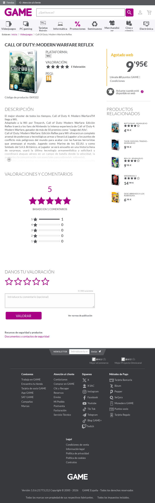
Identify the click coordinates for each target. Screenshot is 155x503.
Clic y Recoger (61, 388)
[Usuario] (140, 12)
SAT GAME (27, 397)
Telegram (92, 414)
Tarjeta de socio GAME (33, 388)
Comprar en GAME (64, 383)
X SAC (90, 385)
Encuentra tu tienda (32, 383)
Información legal (75, 449)
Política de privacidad (77, 453)
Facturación (60, 410)
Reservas (59, 392)
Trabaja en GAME (31, 379)
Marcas (25, 406)
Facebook (92, 397)
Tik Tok (91, 408)
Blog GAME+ (94, 420)
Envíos (57, 397)
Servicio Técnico (62, 414)
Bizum (117, 385)
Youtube (91, 403)
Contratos (71, 462)
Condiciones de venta (77, 444)
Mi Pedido (59, 401)
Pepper (118, 391)
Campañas (27, 401)
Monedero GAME (124, 403)
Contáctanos (60, 379)
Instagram (93, 391)
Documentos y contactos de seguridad (27, 336)
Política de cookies (76, 457)
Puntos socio (121, 408)
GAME (18, 12)
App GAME (27, 392)
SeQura (118, 397)
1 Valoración (78, 67)
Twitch (90, 426)
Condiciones (117, 80)
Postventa (59, 406)
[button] (129, 12)
